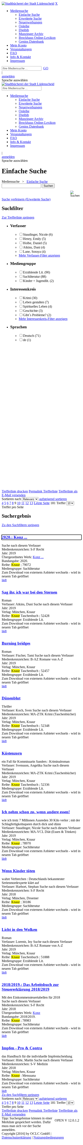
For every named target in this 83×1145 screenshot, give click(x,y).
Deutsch (28, 335)
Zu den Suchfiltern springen (20, 525)
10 (18, 503)
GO (45, 68)
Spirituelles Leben (35, 306)
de (24, 340)
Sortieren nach (11, 499)
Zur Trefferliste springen (18, 217)
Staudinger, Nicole (35, 234)
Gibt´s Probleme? (34, 315)
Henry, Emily (32, 239)
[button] (75, 194)
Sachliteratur (31, 276)
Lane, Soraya (32, 251)
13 (31, 503)
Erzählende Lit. (33, 272)
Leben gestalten (33, 302)
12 (27, 503)
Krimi (27, 298)
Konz (36, 1013)
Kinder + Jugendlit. (36, 281)
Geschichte (30, 311)
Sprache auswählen (15, 80)
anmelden (8, 76)
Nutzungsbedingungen (48, 1137)
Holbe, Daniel (32, 243)
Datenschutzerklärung (16, 1137)
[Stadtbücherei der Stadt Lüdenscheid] (28, 3)
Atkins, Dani (31, 247)
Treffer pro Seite (13, 507)
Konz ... (38, 557)
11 (22, 503)
